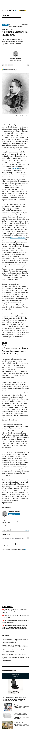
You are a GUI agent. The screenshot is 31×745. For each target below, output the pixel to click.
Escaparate (15, 676)
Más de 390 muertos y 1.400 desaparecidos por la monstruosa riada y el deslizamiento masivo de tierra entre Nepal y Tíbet (15, 641)
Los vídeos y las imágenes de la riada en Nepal (14, 654)
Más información (5, 545)
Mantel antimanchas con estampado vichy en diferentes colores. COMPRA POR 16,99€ (21, 724)
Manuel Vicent (15, 58)
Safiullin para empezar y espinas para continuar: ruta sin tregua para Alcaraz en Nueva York (14, 611)
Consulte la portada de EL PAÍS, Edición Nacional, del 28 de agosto (19, 25)
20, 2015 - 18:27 (15, 60)
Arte (20, 20)
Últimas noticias (7, 606)
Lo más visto (5, 635)
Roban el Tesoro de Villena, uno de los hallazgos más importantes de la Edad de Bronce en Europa (15, 646)
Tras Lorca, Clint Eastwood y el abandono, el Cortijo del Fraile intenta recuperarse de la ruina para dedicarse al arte (16, 659)
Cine (3, 20)
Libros (15, 20)
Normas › (27, 530)
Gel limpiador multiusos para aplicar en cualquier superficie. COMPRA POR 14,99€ (21, 706)
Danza (23, 20)
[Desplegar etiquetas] (28, 538)
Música (6, 20)
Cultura (5, 16)
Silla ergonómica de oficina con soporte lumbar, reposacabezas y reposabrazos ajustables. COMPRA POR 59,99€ (14, 699)
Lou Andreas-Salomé (18, 238)
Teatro (11, 20)
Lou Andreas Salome (17, 538)
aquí (25, 549)
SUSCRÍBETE (22, 10)
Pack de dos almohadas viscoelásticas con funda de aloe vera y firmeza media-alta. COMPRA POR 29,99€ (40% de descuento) (21, 716)
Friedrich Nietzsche (6, 538)
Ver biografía (12, 514)
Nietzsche (15, 168)
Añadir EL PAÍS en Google (9, 69)
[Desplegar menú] (3, 10)
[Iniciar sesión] (28, 10)
